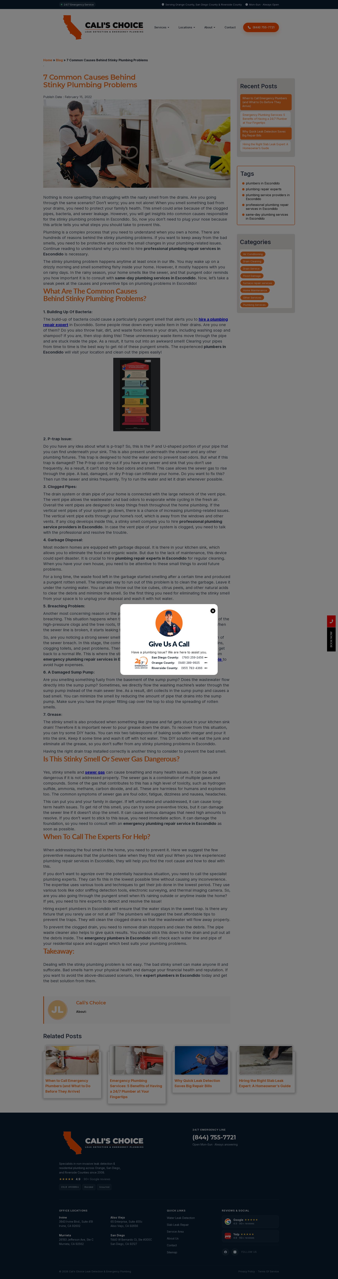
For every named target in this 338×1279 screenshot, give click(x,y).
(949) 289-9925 (189, 663)
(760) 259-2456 (192, 657)
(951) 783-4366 (191, 668)
